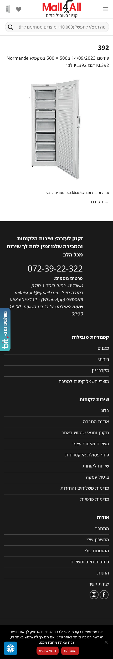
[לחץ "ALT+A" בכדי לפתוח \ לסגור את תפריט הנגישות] (10, 648)
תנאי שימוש (47, 650)
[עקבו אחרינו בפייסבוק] (104, 594)
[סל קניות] (8, 9)
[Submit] (10, 27)
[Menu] (105, 9)
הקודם (100, 202)
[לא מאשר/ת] (106, 643)
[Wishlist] (18, 9)
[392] (56, 128)
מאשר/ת (70, 650)
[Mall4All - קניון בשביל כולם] (61, 9)
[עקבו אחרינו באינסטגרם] (94, 594)
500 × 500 (57, 58)
